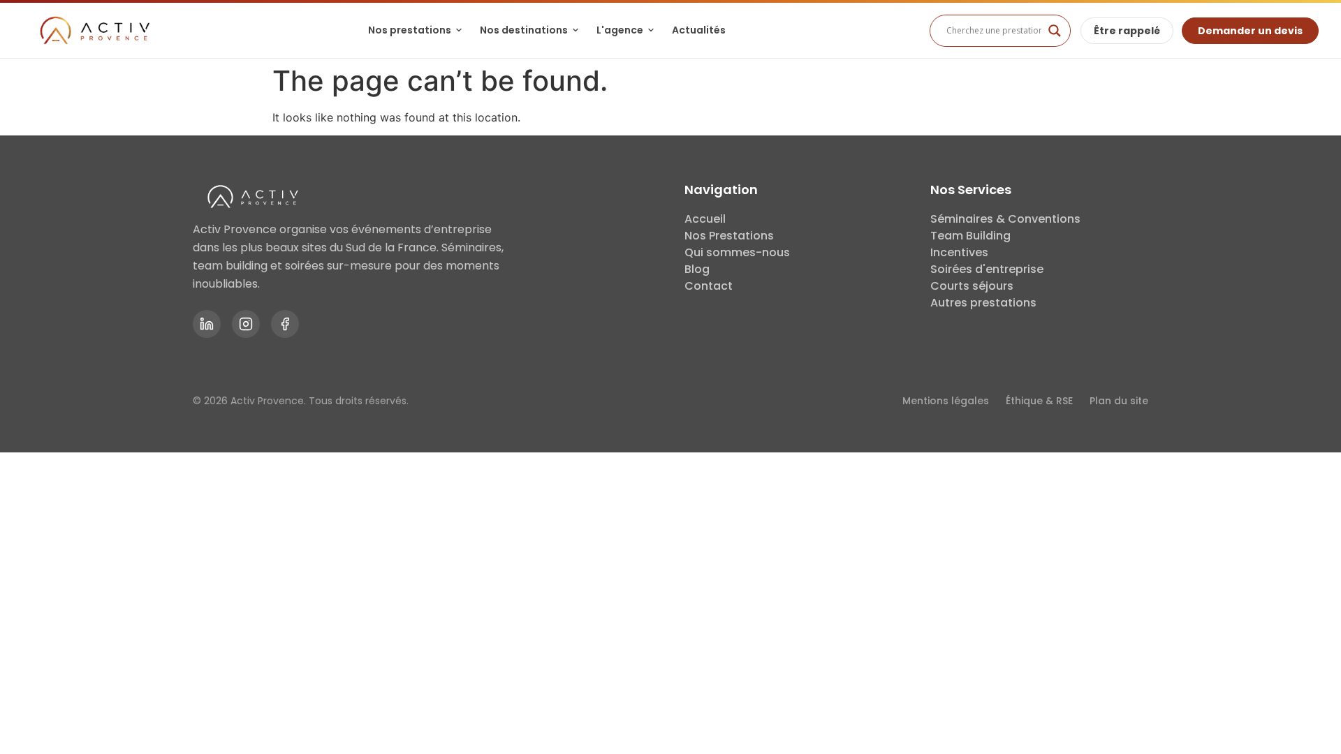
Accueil (705, 219)
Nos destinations (524, 30)
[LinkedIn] (207, 324)
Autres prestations (983, 303)
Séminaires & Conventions (1005, 219)
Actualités (699, 30)
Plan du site (1119, 401)
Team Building (970, 236)
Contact (708, 286)
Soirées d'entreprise (986, 269)
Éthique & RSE (1039, 401)
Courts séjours (971, 286)
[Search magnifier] (1054, 30)
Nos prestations (409, 30)
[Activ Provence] (93, 30)
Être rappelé (1127, 31)
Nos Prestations (729, 236)
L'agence (619, 30)
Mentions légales (945, 401)
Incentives (959, 252)
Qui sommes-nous (737, 252)
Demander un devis (1250, 31)
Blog (697, 269)
